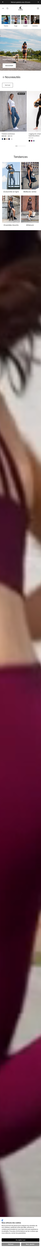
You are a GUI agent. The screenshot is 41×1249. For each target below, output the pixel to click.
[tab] (11, 77)
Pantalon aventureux (8, 134)
